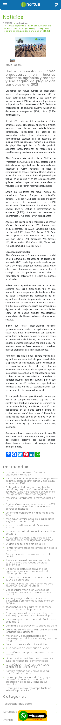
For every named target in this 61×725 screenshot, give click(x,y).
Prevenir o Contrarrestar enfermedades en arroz (30, 499)
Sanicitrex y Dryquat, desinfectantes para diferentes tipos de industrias (29, 585)
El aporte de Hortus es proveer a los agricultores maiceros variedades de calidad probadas (27, 571)
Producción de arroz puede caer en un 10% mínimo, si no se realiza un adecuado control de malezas (30, 506)
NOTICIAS (8, 23)
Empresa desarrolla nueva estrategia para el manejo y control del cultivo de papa (30, 614)
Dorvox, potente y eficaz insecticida (26, 644)
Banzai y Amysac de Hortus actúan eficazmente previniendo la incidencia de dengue (30, 601)
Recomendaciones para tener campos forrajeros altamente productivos (29, 608)
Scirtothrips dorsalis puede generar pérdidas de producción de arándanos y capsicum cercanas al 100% (32, 481)
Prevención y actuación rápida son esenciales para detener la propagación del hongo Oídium (31, 638)
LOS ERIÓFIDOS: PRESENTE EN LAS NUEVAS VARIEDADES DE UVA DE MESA (27, 666)
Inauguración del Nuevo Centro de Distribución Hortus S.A (26, 473)
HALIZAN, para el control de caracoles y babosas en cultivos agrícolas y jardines (29, 539)
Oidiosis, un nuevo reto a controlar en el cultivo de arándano (29, 578)
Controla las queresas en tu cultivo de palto (31, 625)
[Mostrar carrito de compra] (56, 5)
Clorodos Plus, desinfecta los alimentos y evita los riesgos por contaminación (30, 659)
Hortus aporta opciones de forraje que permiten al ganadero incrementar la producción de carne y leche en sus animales (28, 681)
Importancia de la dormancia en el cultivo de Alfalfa (30, 532)
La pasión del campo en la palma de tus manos (29, 653)
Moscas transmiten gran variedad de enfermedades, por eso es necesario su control (29, 592)
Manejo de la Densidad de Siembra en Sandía (28, 526)
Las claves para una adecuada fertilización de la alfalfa (31, 620)
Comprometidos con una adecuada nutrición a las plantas (27, 672)
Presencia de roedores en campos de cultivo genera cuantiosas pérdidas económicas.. (28, 563)
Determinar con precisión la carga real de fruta (30, 514)
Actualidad (22, 23)
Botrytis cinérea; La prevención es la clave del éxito (30, 555)
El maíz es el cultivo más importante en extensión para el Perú (28, 689)
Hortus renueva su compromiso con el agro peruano (31, 549)
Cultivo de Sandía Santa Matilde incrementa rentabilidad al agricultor (31, 631)
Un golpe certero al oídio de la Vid (25, 544)
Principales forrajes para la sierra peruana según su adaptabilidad (30, 520)
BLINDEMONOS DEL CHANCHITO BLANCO (27, 648)
